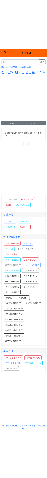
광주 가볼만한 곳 (12, 287)
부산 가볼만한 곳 (30, 287)
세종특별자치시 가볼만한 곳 (16, 297)
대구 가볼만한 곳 (30, 281)
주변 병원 (13, 67)
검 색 (42, 61)
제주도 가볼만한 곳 (13, 341)
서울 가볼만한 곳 (12, 276)
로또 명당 (8, 350)
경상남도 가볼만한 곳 (14, 324)
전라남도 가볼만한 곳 (14, 335)
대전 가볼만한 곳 (12, 281)
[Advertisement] (23, 23)
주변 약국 (8, 214)
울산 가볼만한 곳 (12, 292)
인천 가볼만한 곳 (30, 276)
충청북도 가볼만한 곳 (14, 308)
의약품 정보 (32, 425)
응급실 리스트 (25, 67)
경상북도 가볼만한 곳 (14, 319)
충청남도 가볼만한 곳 (14, 314)
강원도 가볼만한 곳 (33, 303)
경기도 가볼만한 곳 (13, 303)
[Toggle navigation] (42, 53)
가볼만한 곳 (15, 425)
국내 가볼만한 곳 (11, 236)
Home (4, 67)
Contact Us (23, 428)
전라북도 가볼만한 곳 (14, 330)
